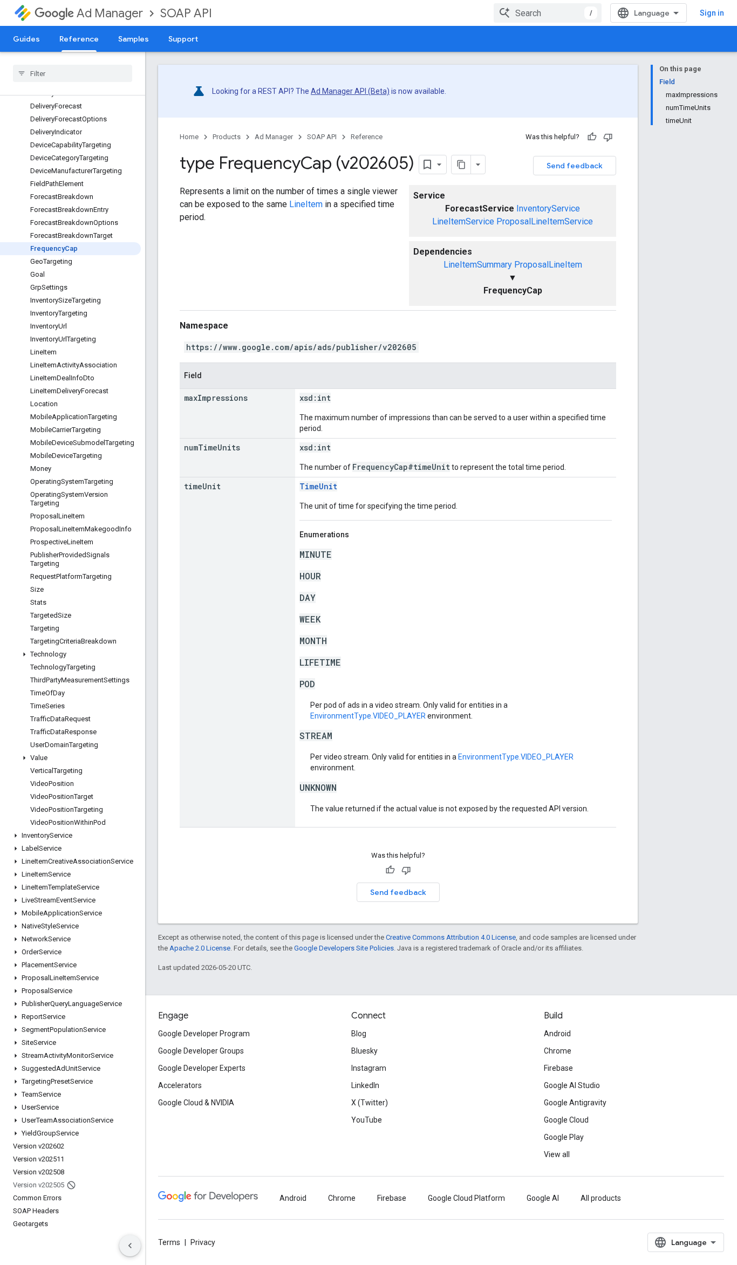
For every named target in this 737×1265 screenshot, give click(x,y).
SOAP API (186, 13)
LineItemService (463, 221)
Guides (26, 39)
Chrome (557, 1051)
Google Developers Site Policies (344, 948)
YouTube (366, 1120)
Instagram (368, 1068)
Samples (133, 39)
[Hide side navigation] (130, 1245)
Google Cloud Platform (466, 1198)
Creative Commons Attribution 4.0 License (451, 937)
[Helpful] (592, 137)
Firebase (558, 1068)
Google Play (564, 1137)
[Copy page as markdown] (461, 164)
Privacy (202, 1242)
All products (601, 1198)
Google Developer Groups (201, 1051)
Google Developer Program (204, 1033)
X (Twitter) (369, 1102)
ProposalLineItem (548, 264)
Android (557, 1033)
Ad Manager (110, 13)
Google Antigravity (575, 1102)
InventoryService (548, 208)
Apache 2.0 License (199, 948)
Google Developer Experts (201, 1068)
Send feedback (575, 165)
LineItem (306, 204)
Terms (169, 1242)
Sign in (712, 13)
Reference (79, 39)
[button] (70, 654)
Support (183, 39)
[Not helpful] (608, 137)
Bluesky (364, 1051)
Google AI (543, 1198)
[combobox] (548, 13)
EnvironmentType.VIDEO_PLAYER (368, 716)
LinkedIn (365, 1085)
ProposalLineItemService (544, 221)
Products (227, 137)
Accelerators (180, 1085)
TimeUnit (318, 486)
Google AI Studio (572, 1085)
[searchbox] (72, 73)
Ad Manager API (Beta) (350, 91)
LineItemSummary (477, 264)
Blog (358, 1033)
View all (557, 1154)
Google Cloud (566, 1120)
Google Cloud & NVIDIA (196, 1102)
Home (189, 137)
